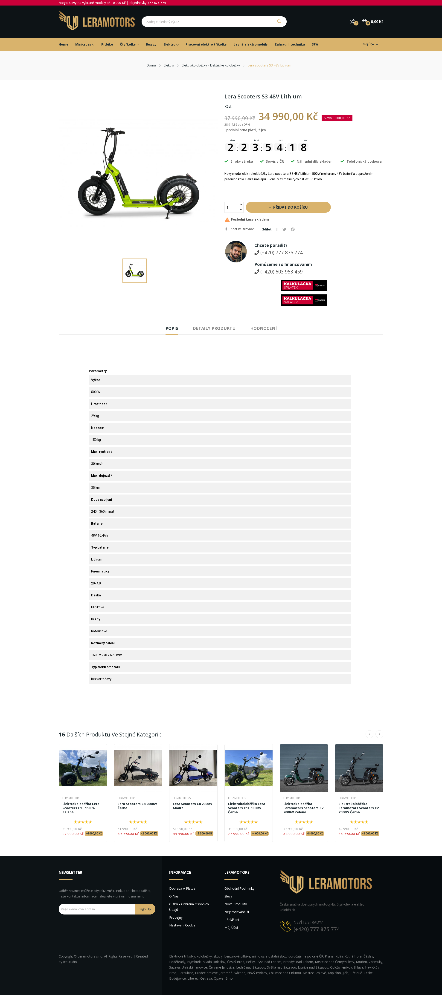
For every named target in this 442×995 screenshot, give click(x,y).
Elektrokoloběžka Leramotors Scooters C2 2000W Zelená (303, 808)
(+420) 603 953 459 (281, 271)
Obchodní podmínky (239, 888)
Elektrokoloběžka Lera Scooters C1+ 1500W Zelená (80, 808)
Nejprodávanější (236, 912)
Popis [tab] (172, 328)
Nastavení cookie (182, 925)
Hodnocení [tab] (263, 328)
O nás (174, 896)
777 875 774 (156, 2)
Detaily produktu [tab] (214, 328)
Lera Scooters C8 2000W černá (137, 806)
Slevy (228, 896)
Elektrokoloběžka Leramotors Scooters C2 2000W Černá (359, 808)
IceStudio (70, 962)
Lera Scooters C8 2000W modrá (192, 806)
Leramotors (71, 798)
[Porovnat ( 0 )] (352, 21)
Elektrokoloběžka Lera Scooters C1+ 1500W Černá (246, 808)
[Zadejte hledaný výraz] (279, 21)
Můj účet (231, 927)
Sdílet (277, 229)
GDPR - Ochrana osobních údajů (189, 907)
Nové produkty (235, 904)
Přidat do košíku (290, 207)
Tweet (284, 229)
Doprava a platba (182, 888)
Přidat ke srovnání (241, 229)
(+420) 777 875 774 (281, 252)
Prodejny (176, 917)
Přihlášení (231, 919)
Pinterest (293, 229)
